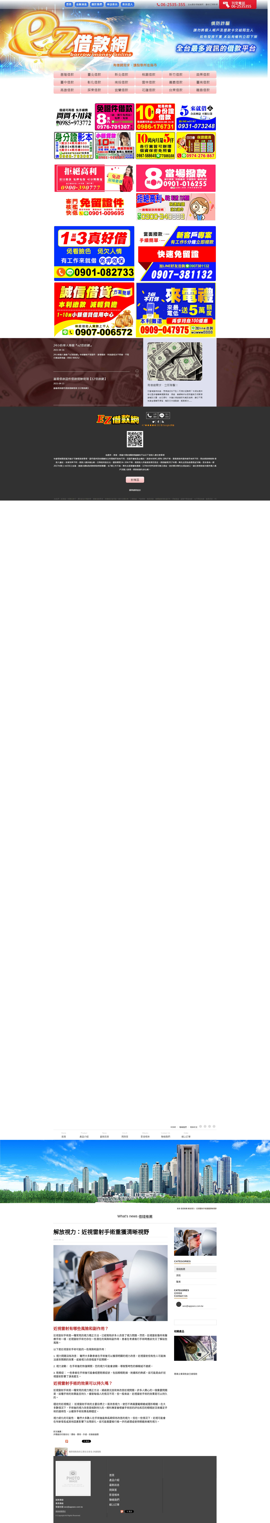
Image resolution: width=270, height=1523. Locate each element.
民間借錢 (178, 1293)
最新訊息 (104, 1135)
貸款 (178, 1275)
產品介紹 (84, 1135)
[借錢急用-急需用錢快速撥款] (195, 1353)
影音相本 (145, 1135)
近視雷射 (58, 1335)
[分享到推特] (201, 1127)
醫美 (178, 1282)
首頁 (63, 1135)
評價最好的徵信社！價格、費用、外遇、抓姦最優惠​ (76, 1434)
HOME (173, 1127)
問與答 (125, 1135)
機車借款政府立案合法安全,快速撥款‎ (84, 1452)
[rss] (215, 1127)
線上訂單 (186, 1135)
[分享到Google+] (210, 1127)
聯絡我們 (183, 1127)
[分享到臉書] (206, 1127)
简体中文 (193, 1127)
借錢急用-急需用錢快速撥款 (187, 1374)
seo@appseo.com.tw (192, 1306)
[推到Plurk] (66, 1441)
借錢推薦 (184, 1209)
